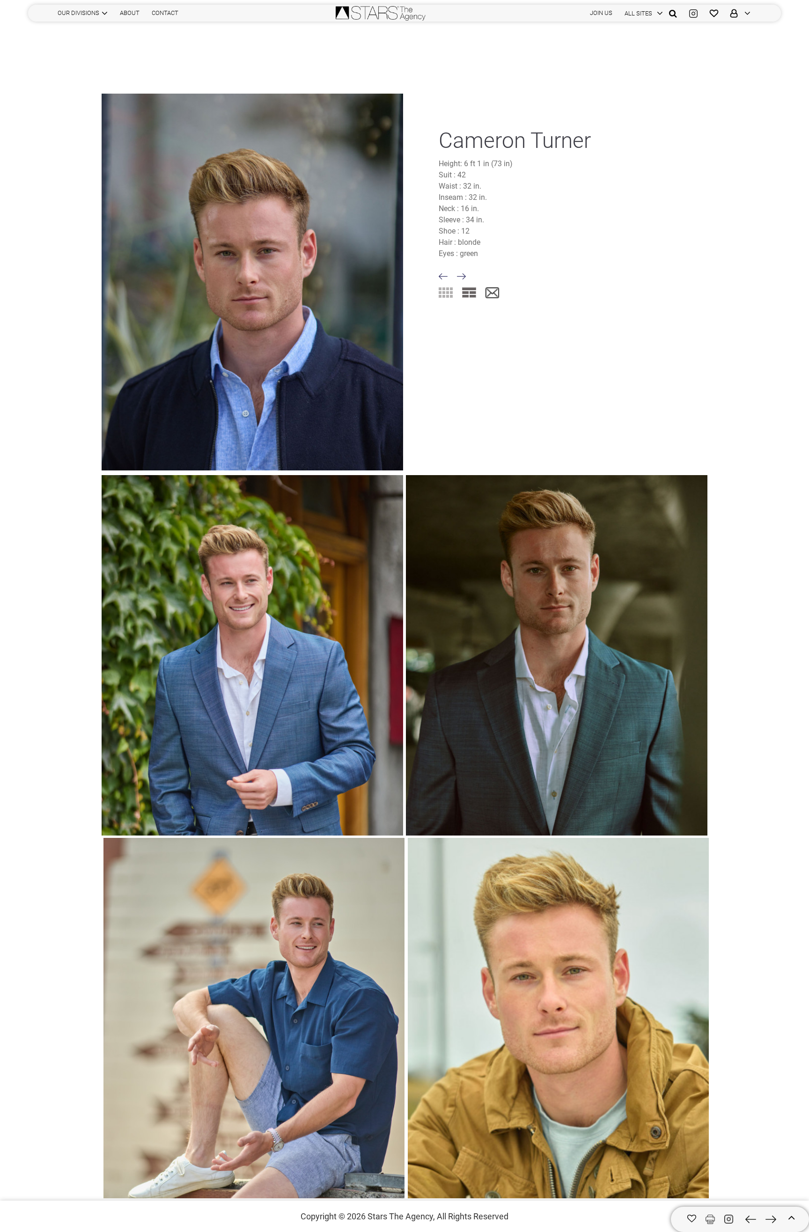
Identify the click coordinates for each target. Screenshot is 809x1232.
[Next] (461, 276)
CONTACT (165, 12)
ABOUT (130, 12)
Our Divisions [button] (78, 12)
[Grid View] (446, 292)
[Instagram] (693, 13)
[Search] (673, 13)
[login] (737, 13)
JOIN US (601, 12)
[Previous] (443, 276)
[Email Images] (492, 293)
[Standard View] (469, 292)
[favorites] (714, 13)
